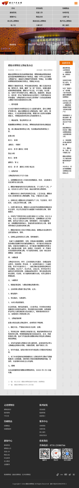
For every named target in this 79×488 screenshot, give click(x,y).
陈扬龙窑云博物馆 (39, 21)
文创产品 (65, 17)
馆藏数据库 (7, 429)
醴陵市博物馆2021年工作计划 (23, 385)
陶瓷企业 (39, 17)
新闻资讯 (13, 12)
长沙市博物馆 (26, 474)
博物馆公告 (22, 44)
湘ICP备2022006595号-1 (58, 484)
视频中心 (13, 17)
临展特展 (42, 413)
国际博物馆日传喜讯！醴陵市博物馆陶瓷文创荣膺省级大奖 (67, 132)
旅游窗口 (42, 416)
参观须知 (42, 426)
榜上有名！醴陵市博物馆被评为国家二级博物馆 (29, 382)
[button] (75, 3)
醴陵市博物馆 (30, 484)
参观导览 (65, 12)
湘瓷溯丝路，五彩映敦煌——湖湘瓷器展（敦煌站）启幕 (67, 72)
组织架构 (7, 413)
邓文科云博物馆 (13, 21)
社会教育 (57, 44)
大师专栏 (39, 25)
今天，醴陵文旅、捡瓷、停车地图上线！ (67, 150)
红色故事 (49, 44)
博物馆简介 (7, 409)
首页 (13, 8)
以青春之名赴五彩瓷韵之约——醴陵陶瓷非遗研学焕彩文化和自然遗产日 (67, 106)
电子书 (13, 25)
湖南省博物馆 (16, 474)
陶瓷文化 (40, 44)
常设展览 (39, 8)
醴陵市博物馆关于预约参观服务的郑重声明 (67, 159)
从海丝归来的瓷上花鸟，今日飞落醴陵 (67, 82)
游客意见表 (43, 435)
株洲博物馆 (7, 474)
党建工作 (39, 12)
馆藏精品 (65, 8)
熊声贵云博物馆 (65, 21)
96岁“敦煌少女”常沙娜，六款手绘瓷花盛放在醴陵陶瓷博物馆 (67, 92)
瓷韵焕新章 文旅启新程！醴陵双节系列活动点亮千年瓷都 (67, 119)
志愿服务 (66, 44)
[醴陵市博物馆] (11, 3)
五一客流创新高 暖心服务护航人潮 (67, 142)
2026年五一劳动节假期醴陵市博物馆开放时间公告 (67, 169)
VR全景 (6, 416)
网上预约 (65, 25)
